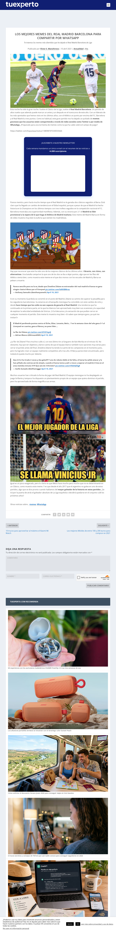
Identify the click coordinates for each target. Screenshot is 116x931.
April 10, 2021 (53, 292)
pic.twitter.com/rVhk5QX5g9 (67, 366)
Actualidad (78, 49)
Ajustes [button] (70, 924)
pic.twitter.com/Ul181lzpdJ (39, 332)
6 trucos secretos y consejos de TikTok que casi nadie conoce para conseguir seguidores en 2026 (45, 856)
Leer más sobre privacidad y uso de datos (97, 924)
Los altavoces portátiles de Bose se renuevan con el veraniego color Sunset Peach (39, 730)
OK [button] (78, 924)
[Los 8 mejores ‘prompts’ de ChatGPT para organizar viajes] (58, 888)
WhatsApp (41, 504)
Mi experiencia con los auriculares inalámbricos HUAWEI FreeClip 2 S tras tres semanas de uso (44, 668)
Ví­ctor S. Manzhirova (49, 49)
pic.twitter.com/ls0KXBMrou (57, 289)
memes (32, 504)
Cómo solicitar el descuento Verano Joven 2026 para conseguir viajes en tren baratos (41, 793)
